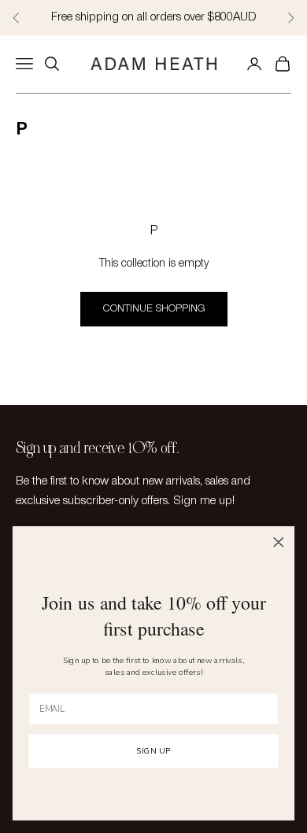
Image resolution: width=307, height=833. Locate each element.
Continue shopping (154, 308)
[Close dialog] (279, 542)
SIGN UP (154, 751)
